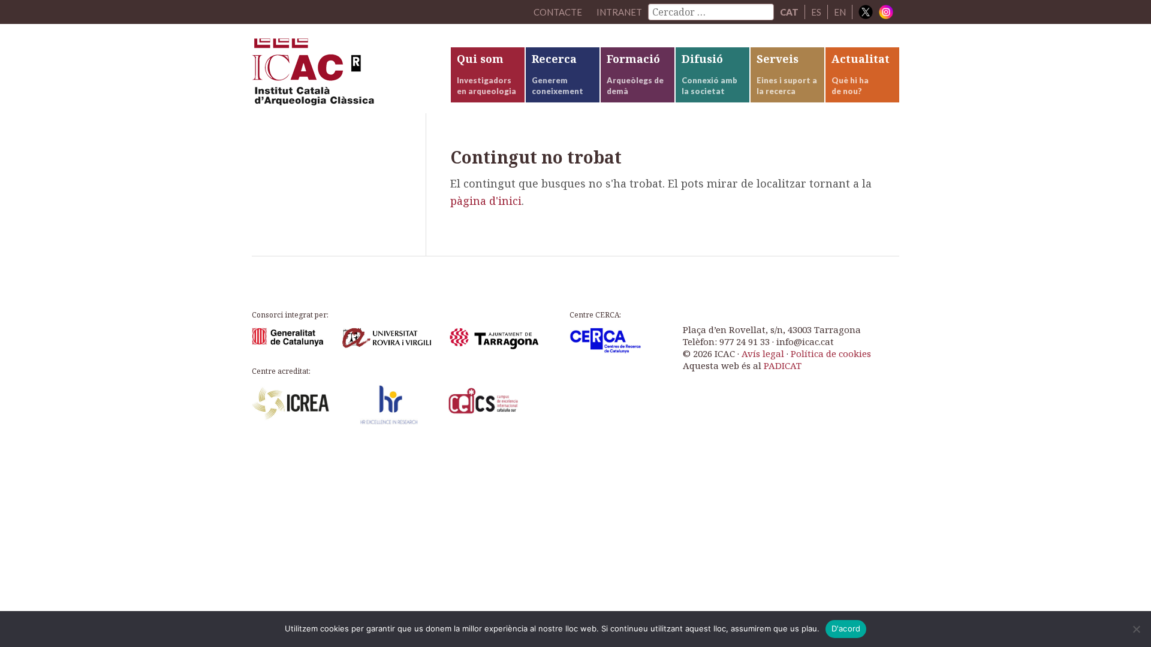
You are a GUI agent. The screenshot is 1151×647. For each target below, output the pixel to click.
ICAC (342, 75)
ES (816, 12)
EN (840, 12)
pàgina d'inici (486, 201)
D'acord (846, 628)
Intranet (619, 12)
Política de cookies (831, 353)
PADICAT (783, 365)
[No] (1136, 629)
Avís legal (763, 353)
